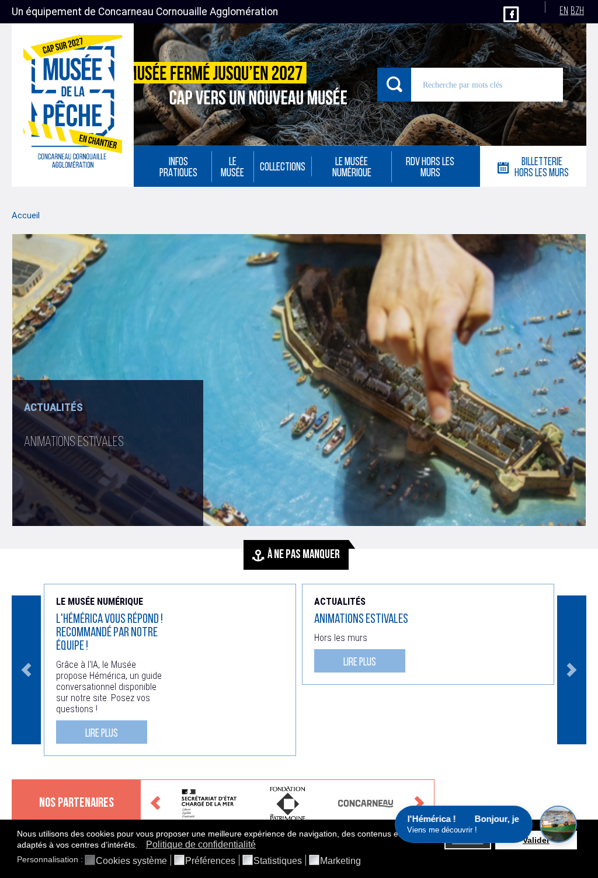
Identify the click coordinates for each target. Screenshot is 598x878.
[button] (140, 845)
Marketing (340, 861)
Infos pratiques (178, 168)
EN (563, 11)
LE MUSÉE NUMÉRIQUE (351, 168)
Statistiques (277, 861)
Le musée (232, 168)
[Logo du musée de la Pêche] (73, 105)
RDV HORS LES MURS (430, 168)
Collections (282, 167)
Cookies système (131, 861)
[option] (299, 380)
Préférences (210, 861)
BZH (577, 11)
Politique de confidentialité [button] (201, 844)
